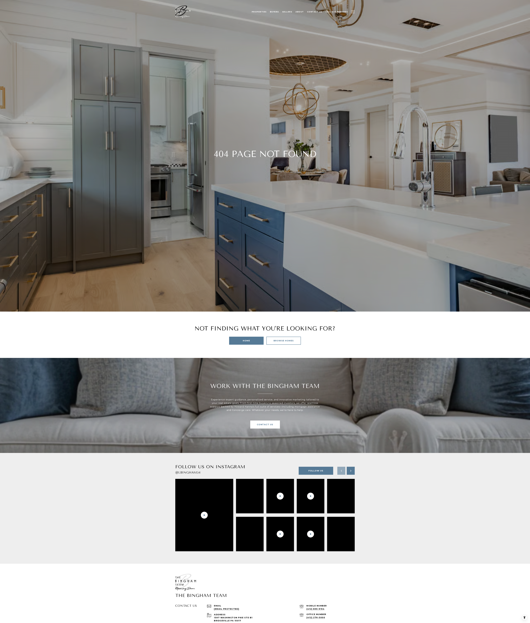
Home (246, 340)
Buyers (274, 12)
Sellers (287, 12)
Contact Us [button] (265, 424)
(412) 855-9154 (315, 609)
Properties (259, 12)
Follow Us (315, 470)
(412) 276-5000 (315, 617)
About (300, 12)
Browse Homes (284, 340)
